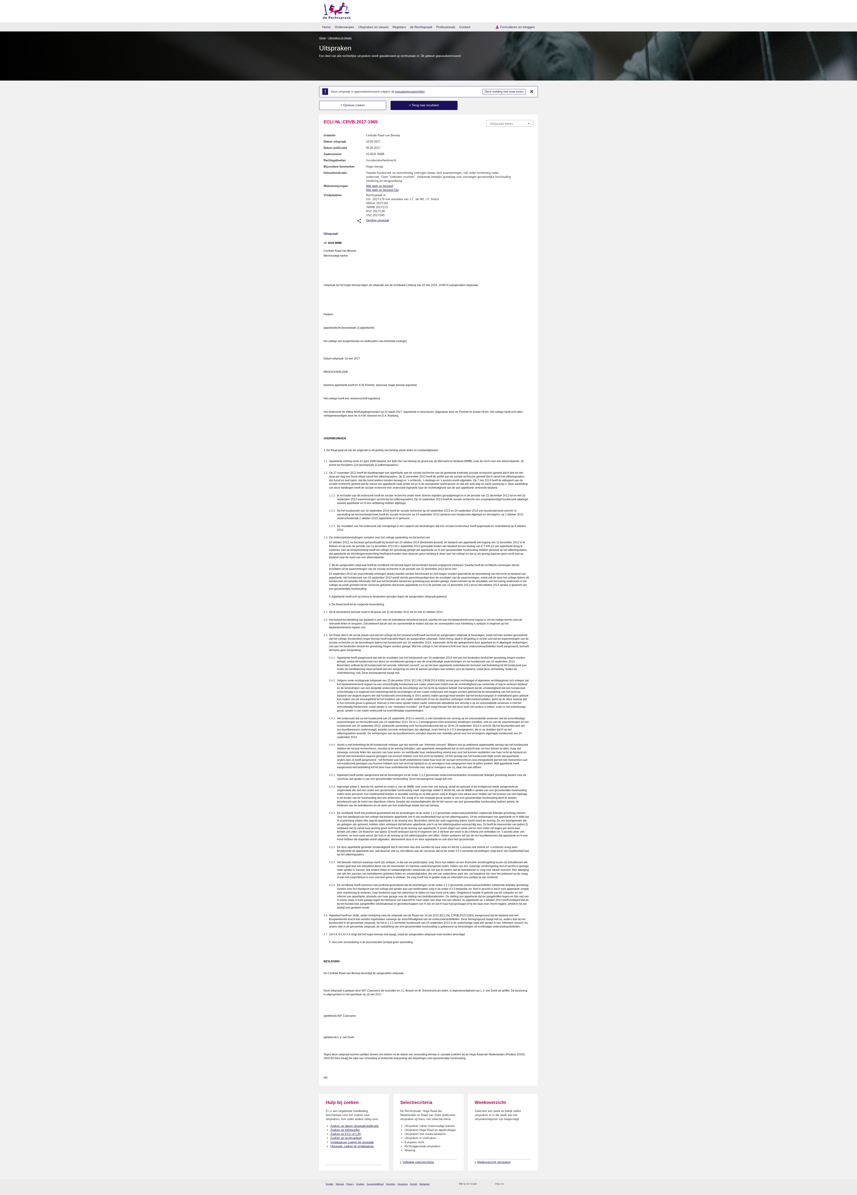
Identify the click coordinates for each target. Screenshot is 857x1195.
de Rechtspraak (421, 27)
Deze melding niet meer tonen (504, 91)
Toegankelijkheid (375, 1184)
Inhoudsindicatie (335, 172)
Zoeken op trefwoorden (345, 1130)
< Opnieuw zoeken (353, 105)
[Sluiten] (531, 91)
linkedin (525, 1184)
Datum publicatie (335, 147)
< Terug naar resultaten (424, 105)
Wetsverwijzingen (336, 186)
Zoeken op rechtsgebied (345, 1138)
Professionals (445, 27)
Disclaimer (424, 1184)
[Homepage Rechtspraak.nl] (335, 10)
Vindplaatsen (333, 195)
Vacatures (402, 1184)
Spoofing (390, 1184)
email (487, 1184)
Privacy (350, 1184)
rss (481, 1184)
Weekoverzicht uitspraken (494, 1162)
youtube (531, 1184)
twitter (507, 1184)
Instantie (329, 135)
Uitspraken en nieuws (373, 27)
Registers (399, 27)
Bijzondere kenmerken (339, 166)
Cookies (360, 1184)
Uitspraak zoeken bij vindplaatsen (352, 1146)
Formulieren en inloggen (517, 27)
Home (326, 27)
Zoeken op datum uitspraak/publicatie (354, 1126)
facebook (513, 1184)
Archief (413, 1184)
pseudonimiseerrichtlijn (410, 91)
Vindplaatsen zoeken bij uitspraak (352, 1142)
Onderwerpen (344, 27)
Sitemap (340, 1184)
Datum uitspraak (335, 141)
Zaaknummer (333, 154)
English (329, 1184)
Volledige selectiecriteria (418, 1162)
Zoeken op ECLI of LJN (345, 1134)
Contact (464, 27)
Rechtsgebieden (335, 160)
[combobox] (510, 123)
